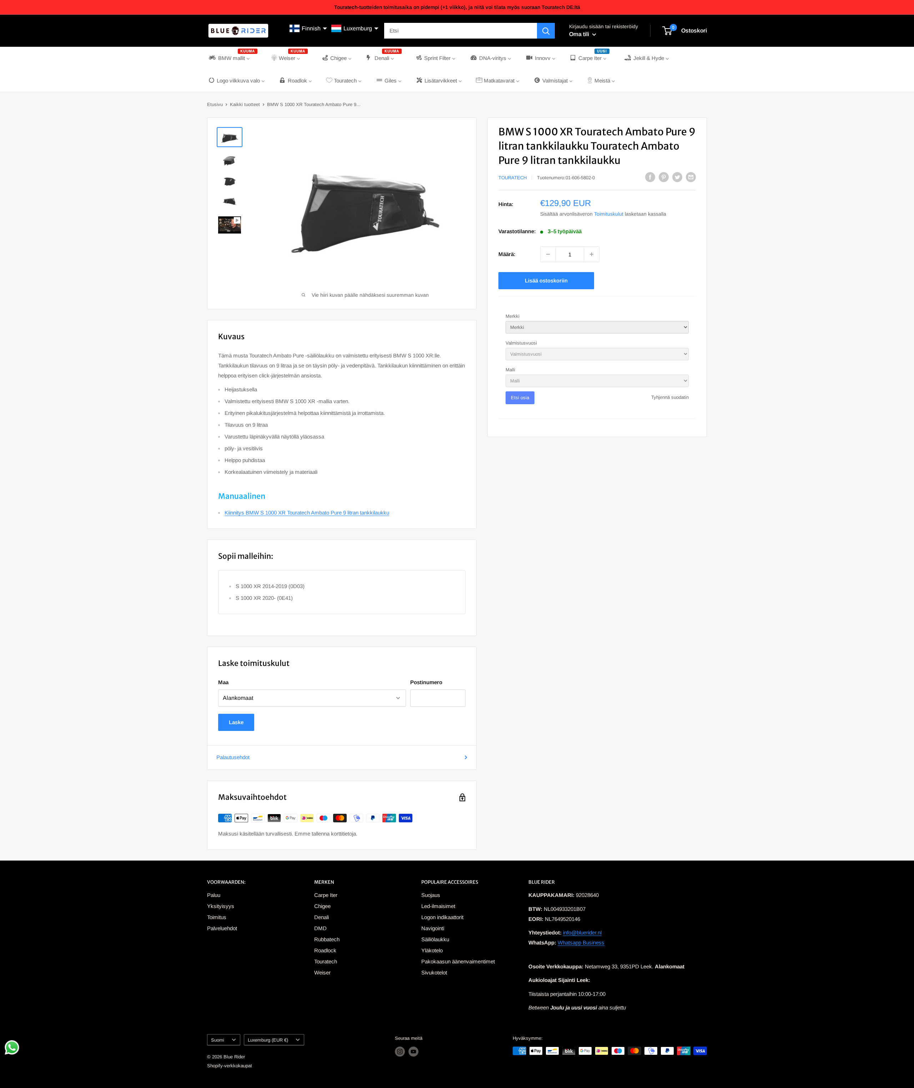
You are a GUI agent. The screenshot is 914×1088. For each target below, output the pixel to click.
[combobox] (460, 31)
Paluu (213, 895)
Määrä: (507, 254)
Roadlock (325, 950)
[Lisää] (591, 254)
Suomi (217, 1040)
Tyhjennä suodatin (670, 397)
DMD (320, 928)
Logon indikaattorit (442, 917)
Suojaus (430, 895)
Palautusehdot (233, 757)
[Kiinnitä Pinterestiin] (664, 177)
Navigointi (432, 928)
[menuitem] (232, 58)
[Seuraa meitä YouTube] (413, 1052)
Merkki (512, 316)
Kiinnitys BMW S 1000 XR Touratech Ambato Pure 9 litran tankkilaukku (307, 513)
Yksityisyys (220, 906)
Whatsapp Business (581, 942)
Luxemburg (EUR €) (268, 1040)
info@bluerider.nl (582, 932)
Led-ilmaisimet (438, 906)
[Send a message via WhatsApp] (12, 1047)
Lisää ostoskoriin (546, 280)
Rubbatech (327, 939)
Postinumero (426, 682)
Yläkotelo (432, 950)
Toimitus (216, 917)
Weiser (322, 972)
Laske (236, 722)
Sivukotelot (434, 972)
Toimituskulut (608, 214)
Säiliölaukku (435, 939)
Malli (510, 369)
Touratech (512, 177)
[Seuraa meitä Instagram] (400, 1052)
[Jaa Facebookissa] (650, 177)
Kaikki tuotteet (245, 104)
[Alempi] (548, 254)
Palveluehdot (222, 928)
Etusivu (215, 104)
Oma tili (580, 34)
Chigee (322, 906)
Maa (223, 682)
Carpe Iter (325, 895)
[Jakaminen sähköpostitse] (691, 177)
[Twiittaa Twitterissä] (677, 177)
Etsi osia (520, 397)
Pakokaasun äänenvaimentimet (458, 961)
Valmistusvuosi (521, 343)
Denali (321, 917)
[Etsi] (546, 31)
